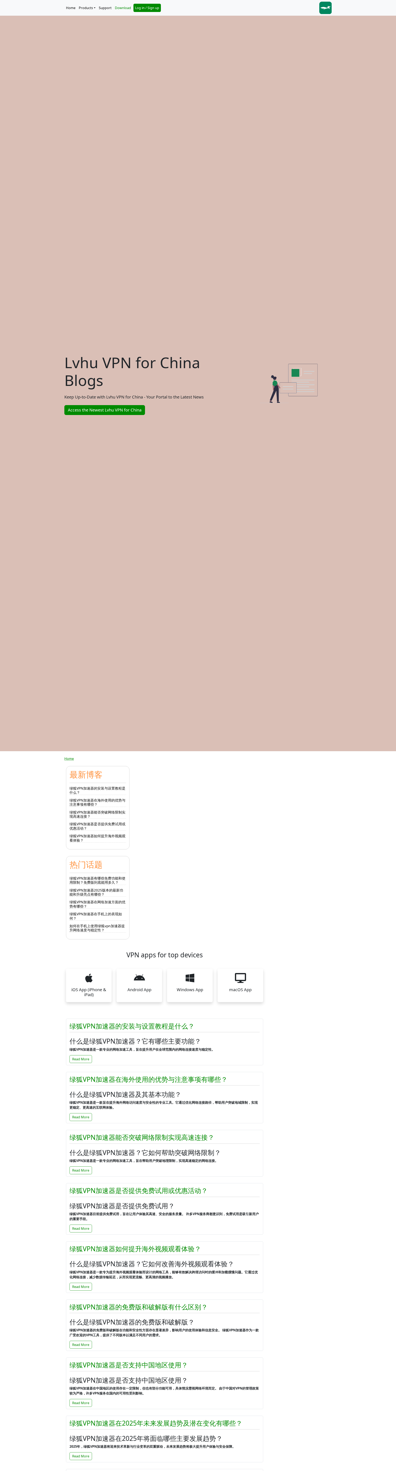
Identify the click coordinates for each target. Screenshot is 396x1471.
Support (105, 8)
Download (123, 8)
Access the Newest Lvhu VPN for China (104, 410)
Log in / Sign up (147, 8)
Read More (80, 1059)
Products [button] (86, 8)
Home (70, 8)
